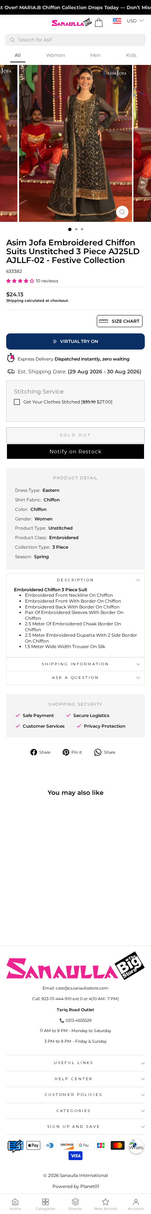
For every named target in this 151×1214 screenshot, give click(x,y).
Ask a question (75, 678)
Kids (131, 55)
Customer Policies (74, 1095)
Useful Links (73, 1063)
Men (95, 55)
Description (75, 580)
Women (55, 55)
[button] (20, 281)
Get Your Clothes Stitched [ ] (68, 402)
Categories (73, 1111)
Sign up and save (73, 1127)
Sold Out (75, 435)
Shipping (14, 300)
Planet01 (89, 1186)
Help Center (74, 1079)
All (18, 55)
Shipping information (75, 664)
